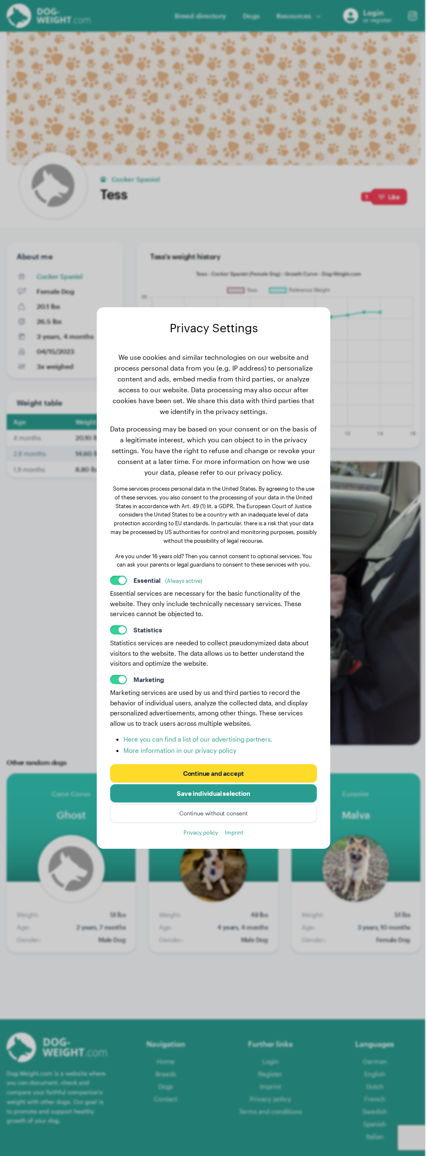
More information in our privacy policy (179, 750)
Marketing (148, 679)
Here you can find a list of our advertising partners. (197, 739)
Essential (167, 580)
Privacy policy (200, 832)
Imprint (234, 832)
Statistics (147, 630)
